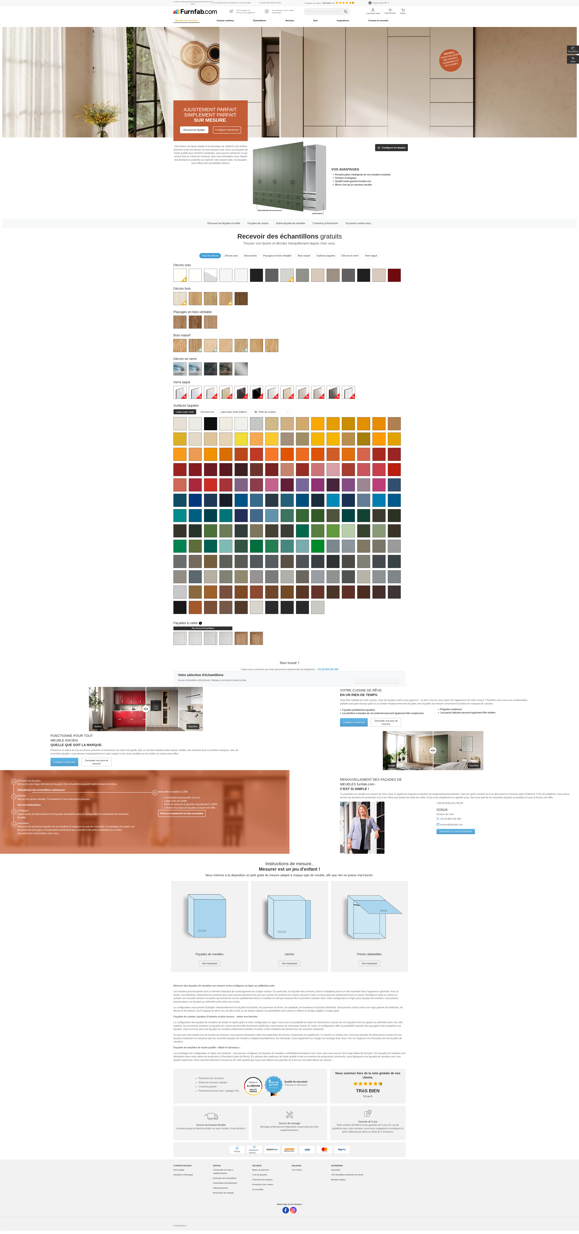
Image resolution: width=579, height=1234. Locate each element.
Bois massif (304, 255)
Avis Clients (297, 1170)
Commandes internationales (225, 1183)
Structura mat (207, 412)
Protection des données (262, 1180)
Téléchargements (220, 1188)
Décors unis (231, 255)
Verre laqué (371, 255)
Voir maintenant (209, 963)
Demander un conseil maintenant (456, 831)
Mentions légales (338, 1180)
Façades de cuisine (258, 223)
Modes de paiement (260, 1170)
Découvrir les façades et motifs (223, 223)
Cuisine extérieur (225, 20)
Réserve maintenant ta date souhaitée (181, 813)
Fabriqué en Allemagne (183, 1175)
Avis (315, 20)
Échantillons (259, 20)
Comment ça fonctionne (325, 223)
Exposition (335, 1170)
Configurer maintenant (227, 130)
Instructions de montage (223, 1193)
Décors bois (250, 255)
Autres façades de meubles (290, 223)
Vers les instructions (29, 805)
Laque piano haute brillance (233, 412)
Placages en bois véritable (277, 255)
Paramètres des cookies (262, 1185)
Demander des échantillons (224, 1178)
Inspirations (343, 20)
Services (289, 20)
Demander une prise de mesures (386, 722)
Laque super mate (185, 412)
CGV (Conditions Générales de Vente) (347, 1175)
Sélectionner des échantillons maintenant (41, 790)
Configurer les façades (393, 147)
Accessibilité (257, 1189)
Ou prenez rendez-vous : (359, 223)
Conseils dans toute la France (270, 3)
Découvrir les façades (194, 130)
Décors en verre (350, 255)
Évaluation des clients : (320, 3)
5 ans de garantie (259, 1175)
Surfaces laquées (325, 255)
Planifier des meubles (186, 20)
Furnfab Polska (179, 1226)
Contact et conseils (378, 20)
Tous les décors (210, 255)
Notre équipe (178, 1170)
